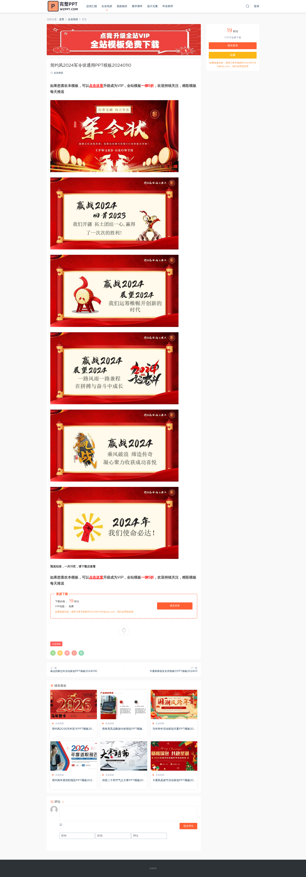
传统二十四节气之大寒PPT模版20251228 (123, 780)
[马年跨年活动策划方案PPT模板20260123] (174, 704)
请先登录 (175, 606)
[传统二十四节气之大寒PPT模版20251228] (123, 756)
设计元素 (152, 6)
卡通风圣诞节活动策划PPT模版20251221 (173, 780)
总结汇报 (91, 6)
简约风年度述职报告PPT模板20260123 (73, 780)
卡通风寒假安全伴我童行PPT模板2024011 (173, 671)
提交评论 (188, 826)
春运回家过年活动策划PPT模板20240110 (73, 671)
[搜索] (247, 6)
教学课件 (137, 6)
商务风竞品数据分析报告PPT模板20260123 (123, 729)
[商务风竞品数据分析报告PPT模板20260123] (123, 704)
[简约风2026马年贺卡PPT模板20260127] (73, 704)
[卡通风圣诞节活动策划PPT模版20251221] (174, 756)
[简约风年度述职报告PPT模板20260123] (73, 756)
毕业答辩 (167, 6)
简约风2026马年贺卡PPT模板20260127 (73, 729)
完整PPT (63, 6)
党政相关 (122, 6)
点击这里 (96, 86)
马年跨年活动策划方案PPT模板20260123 (173, 729)
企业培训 (106, 6)
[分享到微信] (53, 653)
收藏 (232, 55)
